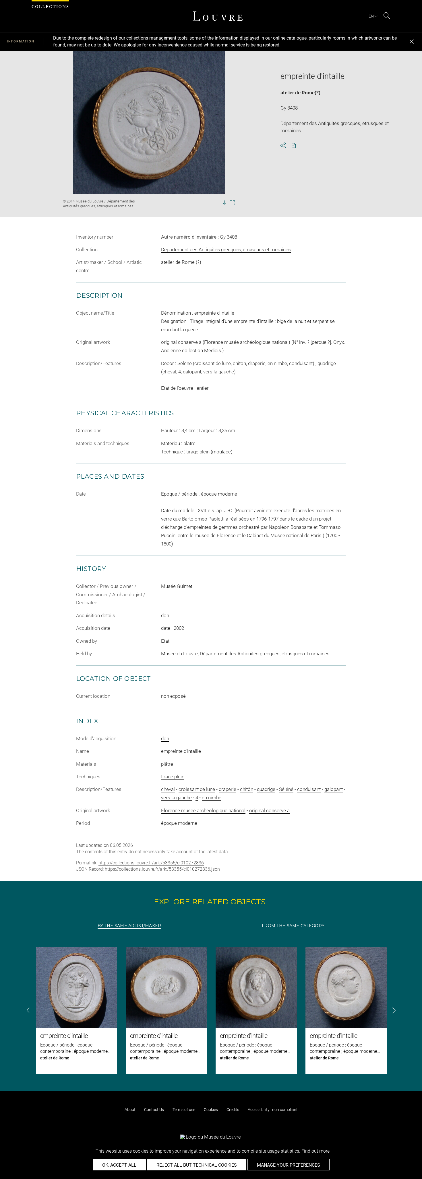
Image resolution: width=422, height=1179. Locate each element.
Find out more (315, 1151)
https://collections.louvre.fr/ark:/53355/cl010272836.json (162, 869)
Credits (233, 1109)
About (130, 1109)
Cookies (211, 1109)
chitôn (246, 789)
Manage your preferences (288, 1165)
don (165, 738)
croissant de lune (197, 789)
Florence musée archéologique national (203, 810)
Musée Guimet (176, 586)
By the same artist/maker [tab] (129, 925)
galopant (333, 789)
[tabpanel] (211, 1010)
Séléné (286, 789)
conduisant (309, 789)
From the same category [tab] (293, 925)
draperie (227, 789)
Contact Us (154, 1109)
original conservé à (269, 810)
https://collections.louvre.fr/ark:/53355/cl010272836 (151, 863)
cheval (168, 789)
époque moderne (179, 823)
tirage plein (172, 776)
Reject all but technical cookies (196, 1165)
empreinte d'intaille (181, 751)
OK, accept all (119, 1165)
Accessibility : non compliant (273, 1109)
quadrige (266, 789)
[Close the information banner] (411, 41)
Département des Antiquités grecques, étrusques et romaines (226, 249)
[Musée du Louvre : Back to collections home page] (217, 16)
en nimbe (211, 797)
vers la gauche (176, 797)
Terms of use (184, 1109)
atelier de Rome (297, 93)
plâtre (167, 764)
